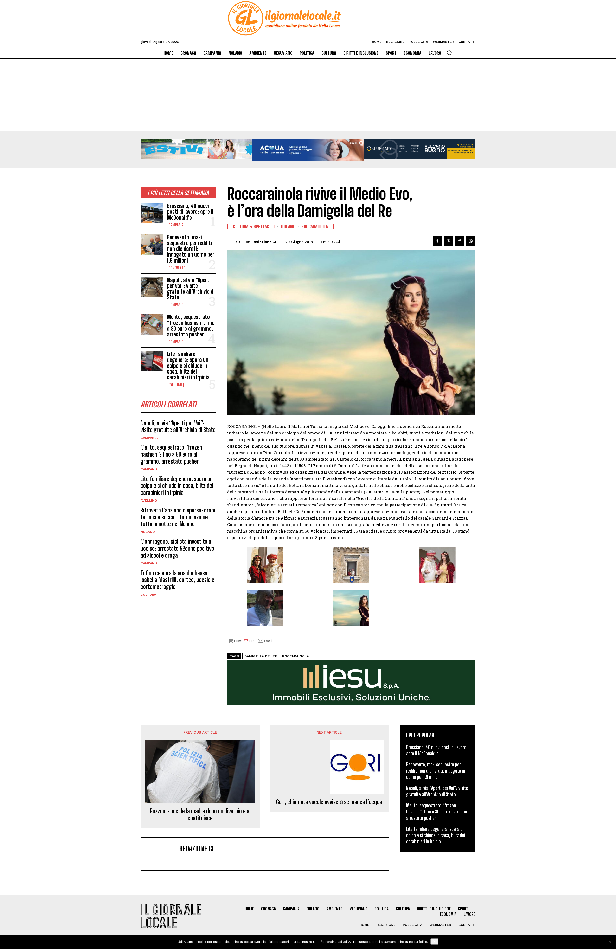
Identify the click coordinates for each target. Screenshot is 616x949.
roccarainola (295, 656)
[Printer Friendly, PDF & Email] (250, 643)
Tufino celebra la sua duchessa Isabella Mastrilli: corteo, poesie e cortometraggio (177, 579)
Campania (176, 225)
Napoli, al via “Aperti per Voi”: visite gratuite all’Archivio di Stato (191, 289)
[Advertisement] (308, 95)
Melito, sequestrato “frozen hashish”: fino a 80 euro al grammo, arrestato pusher (191, 326)
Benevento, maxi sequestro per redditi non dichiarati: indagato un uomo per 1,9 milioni (190, 249)
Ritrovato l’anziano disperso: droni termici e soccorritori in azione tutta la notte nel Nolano (178, 517)
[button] (449, 52)
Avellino (175, 385)
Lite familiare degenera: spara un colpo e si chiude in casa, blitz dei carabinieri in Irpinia (188, 366)
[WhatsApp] (470, 241)
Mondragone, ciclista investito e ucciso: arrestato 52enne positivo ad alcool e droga (177, 548)
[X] (448, 241)
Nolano (148, 531)
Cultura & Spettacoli (254, 226)
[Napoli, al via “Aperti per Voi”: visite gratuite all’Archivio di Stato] (152, 287)
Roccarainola (315, 226)
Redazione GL (264, 242)
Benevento (177, 268)
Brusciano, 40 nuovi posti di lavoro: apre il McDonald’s (190, 212)
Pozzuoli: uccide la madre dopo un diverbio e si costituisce (200, 814)
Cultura (148, 594)
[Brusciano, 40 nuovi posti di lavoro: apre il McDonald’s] (152, 213)
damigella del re (260, 656)
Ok (434, 941)
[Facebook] (437, 241)
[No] (610, 942)
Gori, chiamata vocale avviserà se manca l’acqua (329, 802)
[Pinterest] (459, 241)
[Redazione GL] (231, 242)
